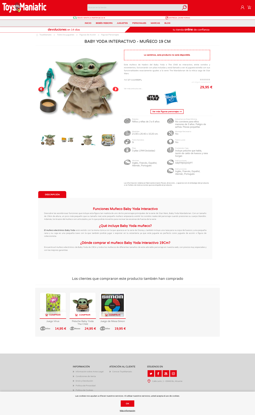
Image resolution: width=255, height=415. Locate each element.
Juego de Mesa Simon (112, 321)
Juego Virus (52, 321)
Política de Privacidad (85, 385)
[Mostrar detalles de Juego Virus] (53, 305)
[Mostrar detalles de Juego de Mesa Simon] (113, 305)
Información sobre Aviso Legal (89, 371)
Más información (127, 411)
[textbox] (134, 7)
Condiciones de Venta (86, 376)
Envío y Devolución (84, 381)
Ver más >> (167, 111)
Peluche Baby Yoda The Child (83, 323)
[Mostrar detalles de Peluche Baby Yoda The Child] (83, 305)
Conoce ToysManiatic (122, 371)
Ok (127, 403)
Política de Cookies (84, 390)
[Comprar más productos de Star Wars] (153, 104)
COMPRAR (55, 315)
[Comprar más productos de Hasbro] (171, 104)
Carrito (249, 7)
